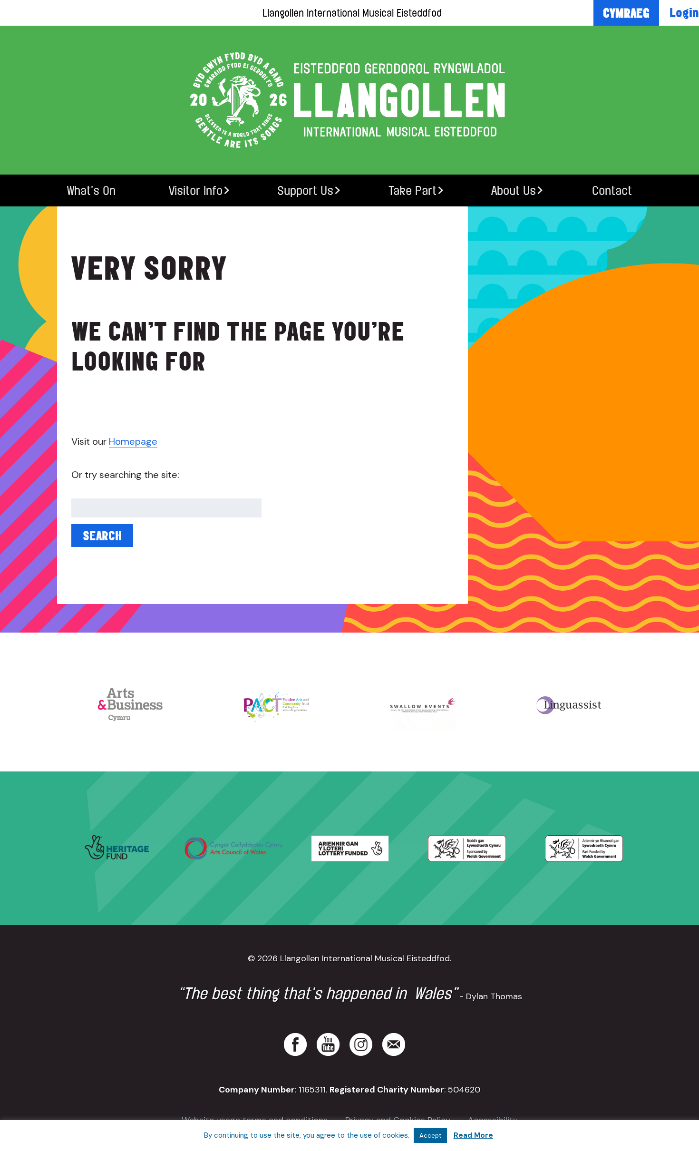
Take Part (412, 190)
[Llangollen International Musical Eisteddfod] (349, 100)
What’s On (91, 190)
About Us (513, 190)
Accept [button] (430, 1135)
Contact (612, 190)
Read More (473, 1135)
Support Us (305, 190)
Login (684, 12)
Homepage (133, 441)
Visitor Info (196, 190)
